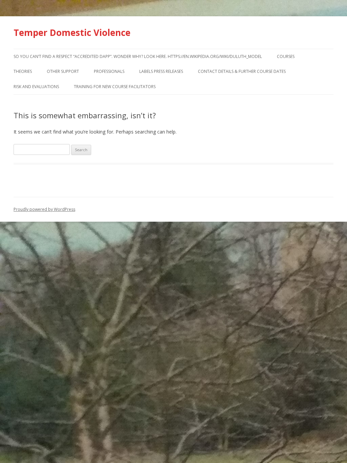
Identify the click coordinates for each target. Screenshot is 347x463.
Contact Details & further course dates (242, 71)
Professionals (109, 71)
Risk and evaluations (36, 86)
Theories (23, 71)
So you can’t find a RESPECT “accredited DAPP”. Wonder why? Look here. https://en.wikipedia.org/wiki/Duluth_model (138, 56)
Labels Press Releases (161, 71)
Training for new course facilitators (115, 86)
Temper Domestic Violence (72, 32)
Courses (285, 56)
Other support (63, 71)
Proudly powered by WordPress (44, 209)
